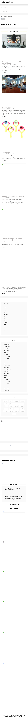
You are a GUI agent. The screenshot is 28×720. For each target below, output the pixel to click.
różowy (9, 16)
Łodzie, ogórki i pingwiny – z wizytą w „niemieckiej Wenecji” (12, 239)
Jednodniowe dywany (7, 284)
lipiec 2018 (6, 375)
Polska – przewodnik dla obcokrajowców (13, 196)
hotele (11, 403)
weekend (17, 411)
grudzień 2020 (7, 346)
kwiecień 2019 (7, 356)
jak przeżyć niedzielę (19, 403)
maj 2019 (6, 354)
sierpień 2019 (6, 350)
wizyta (5, 330)
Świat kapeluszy (6, 107)
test (4, 326)
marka (5, 307)
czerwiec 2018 (7, 377)
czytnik (5, 305)
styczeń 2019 (6, 363)
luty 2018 (6, 386)
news (5, 316)
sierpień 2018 (6, 373)
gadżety (6, 403)
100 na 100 (6, 303)
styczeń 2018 (6, 388)
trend (5, 328)
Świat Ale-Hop (6, 152)
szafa (5, 324)
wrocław (22, 411)
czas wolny (16, 401)
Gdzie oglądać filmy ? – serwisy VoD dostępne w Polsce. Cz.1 (11, 62)
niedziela (16, 406)
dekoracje (22, 401)
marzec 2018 (6, 383)
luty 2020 (6, 348)
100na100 (5, 401)
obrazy (6, 408)
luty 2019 (6, 360)
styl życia (5, 322)
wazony (11, 411)
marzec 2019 (6, 358)
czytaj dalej (4, 72)
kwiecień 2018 (7, 381)
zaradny (5, 333)
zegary (14, 413)
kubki (6, 406)
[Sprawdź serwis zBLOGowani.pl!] (14, 446)
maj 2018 (6, 379)
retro (5, 318)
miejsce (5, 310)
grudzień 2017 (7, 390)
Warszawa (6, 411)
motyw (5, 312)
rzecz (5, 320)
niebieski (5, 16)
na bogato (6, 314)
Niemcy (21, 406)
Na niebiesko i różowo (8, 24)
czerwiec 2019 (7, 352)
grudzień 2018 (7, 365)
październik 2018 (7, 369)
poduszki (16, 408)
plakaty (11, 408)
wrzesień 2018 (7, 371)
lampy (11, 406)
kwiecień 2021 (7, 344)
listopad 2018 (6, 367)
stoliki (22, 408)
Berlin (11, 401)
